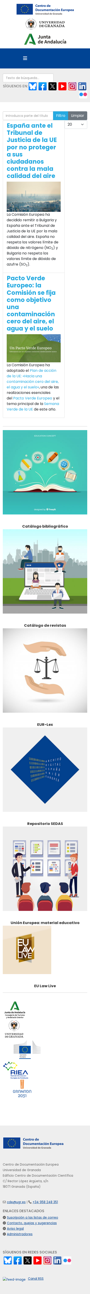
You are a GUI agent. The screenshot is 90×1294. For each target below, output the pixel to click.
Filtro (60, 115)
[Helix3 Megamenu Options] (25, 58)
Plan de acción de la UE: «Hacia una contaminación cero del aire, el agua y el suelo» (33, 379)
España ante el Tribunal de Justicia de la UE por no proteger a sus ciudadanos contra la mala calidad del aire (32, 150)
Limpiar (77, 115)
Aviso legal (15, 1228)
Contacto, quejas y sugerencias (32, 1223)
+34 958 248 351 (45, 1202)
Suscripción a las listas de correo (32, 1217)
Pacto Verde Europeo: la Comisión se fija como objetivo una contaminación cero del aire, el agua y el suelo (31, 303)
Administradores (20, 1234)
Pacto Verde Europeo (32, 398)
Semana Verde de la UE (33, 406)
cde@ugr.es (16, 1202)
